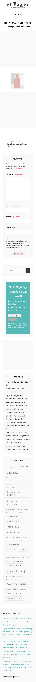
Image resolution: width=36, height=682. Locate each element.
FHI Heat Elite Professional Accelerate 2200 (17, 481)
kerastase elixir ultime (12, 512)
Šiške (9, 593)
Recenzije (21, 571)
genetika (8, 509)
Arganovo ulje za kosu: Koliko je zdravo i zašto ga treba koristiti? (18, 635)
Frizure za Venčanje (12, 503)
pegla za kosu (10, 557)
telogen (8, 589)
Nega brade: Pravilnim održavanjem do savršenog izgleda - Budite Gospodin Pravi (17, 664)
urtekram (15, 589)
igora (13, 509)
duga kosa (12, 472)
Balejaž (24, 466)
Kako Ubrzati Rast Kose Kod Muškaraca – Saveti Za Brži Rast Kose (17, 426)
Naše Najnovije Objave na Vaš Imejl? (18, 291)
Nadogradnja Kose (11, 550)
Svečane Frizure (17, 584)
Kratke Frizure (14, 532)
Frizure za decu (10, 487)
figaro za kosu (10, 484)
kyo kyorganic (10, 537)
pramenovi (20, 561)
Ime (12, 206)
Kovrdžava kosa (12, 516)
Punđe (10, 571)
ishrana (26, 509)
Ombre (22, 549)
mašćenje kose (20, 541)
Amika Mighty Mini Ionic (12, 467)
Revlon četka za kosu (11, 579)
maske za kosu (21, 537)
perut (18, 557)
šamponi (17, 593)
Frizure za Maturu (13, 493)
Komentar (14, 175)
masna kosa (10, 541)
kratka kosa (13, 526)
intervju (19, 509)
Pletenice (25, 557)
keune (21, 513)
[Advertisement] (18, 49)
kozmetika (12, 521)
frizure (19, 484)
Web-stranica (11, 228)
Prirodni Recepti (14, 565)
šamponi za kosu (14, 598)
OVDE (18, 677)
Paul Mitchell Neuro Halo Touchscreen (16, 554)
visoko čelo (22, 589)
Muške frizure (13, 544)
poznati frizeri (10, 561)
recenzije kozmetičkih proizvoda (14, 576)
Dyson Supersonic (10, 478)
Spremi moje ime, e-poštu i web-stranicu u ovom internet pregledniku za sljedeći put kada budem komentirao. (17, 244)
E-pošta (13, 217)
